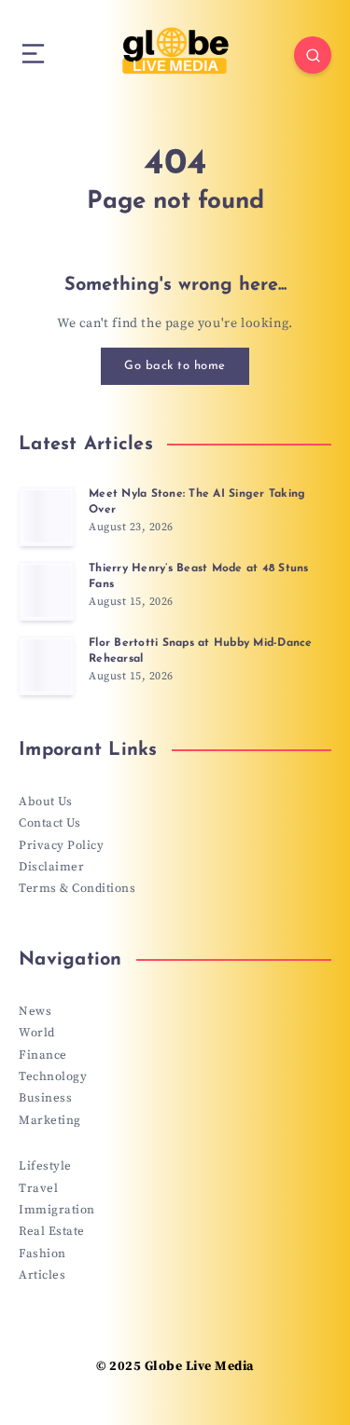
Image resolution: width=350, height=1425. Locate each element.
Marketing (50, 1120)
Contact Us (49, 822)
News (35, 1011)
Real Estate (52, 1231)
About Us (45, 801)
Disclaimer (51, 866)
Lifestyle (45, 1165)
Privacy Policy (61, 845)
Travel (38, 1188)
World (37, 1032)
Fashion (42, 1253)
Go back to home (175, 366)
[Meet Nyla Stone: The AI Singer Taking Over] (47, 516)
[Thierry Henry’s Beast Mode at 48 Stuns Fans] (47, 591)
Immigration (57, 1209)
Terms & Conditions (77, 888)
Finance (43, 1055)
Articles (42, 1274)
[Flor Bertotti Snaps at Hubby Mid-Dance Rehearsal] (47, 665)
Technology (53, 1076)
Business (45, 1097)
